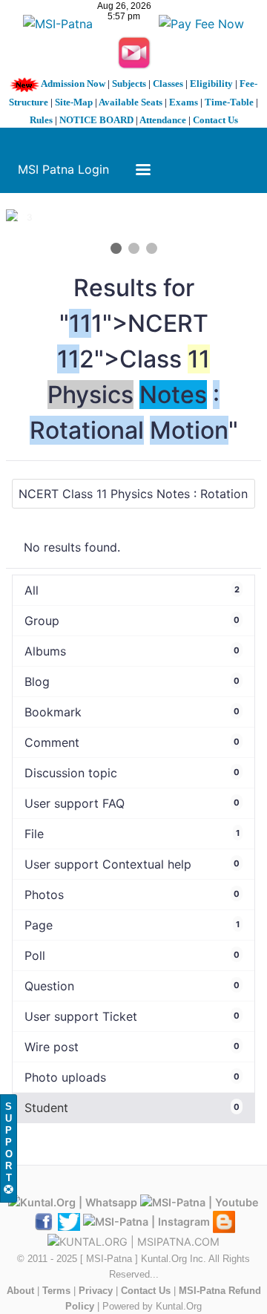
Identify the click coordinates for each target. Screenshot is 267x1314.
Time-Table (229, 102)
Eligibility (211, 83)
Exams (183, 102)
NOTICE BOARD (96, 119)
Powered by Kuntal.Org (152, 1306)
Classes (168, 83)
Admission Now (73, 83)
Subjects (129, 83)
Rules (41, 119)
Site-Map (74, 102)
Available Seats (130, 102)
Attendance (162, 119)
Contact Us (215, 119)
